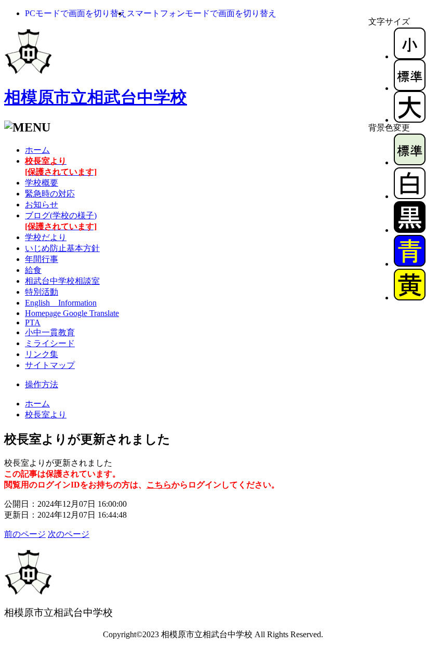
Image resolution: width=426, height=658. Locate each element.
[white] (409, 196)
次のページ (68, 534)
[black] (409, 230)
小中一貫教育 (50, 332)
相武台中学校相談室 (62, 281)
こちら (159, 484)
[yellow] (409, 297)
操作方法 (41, 384)
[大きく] (409, 119)
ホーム (37, 150)
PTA (33, 322)
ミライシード (50, 343)
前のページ (25, 534)
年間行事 (41, 259)
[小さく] (409, 56)
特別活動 (41, 291)
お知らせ (41, 204)
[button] (76, 13)
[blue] (409, 263)
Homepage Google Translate (72, 313)
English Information (61, 302)
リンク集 (41, 354)
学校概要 (41, 182)
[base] (409, 162)
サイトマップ (50, 365)
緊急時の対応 (50, 193)
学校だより (45, 237)
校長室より (45, 414)
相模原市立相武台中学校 (95, 97)
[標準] (409, 88)
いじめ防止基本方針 (62, 248)
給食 (33, 270)
